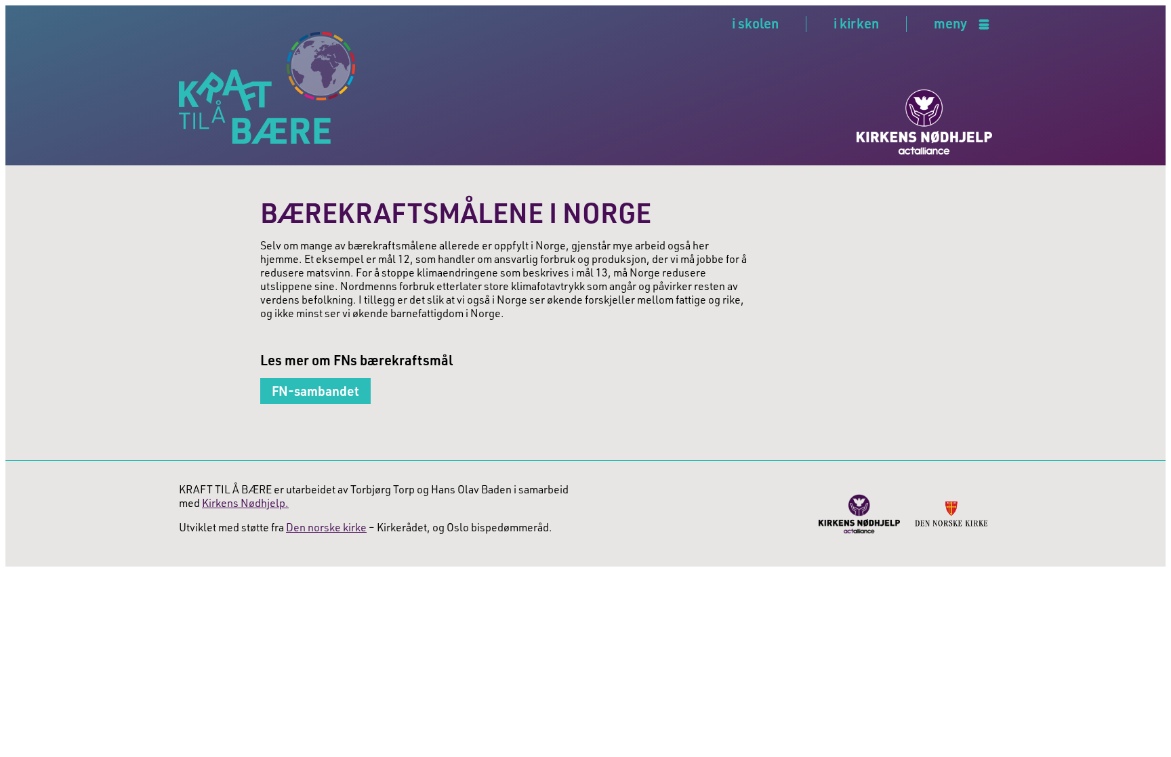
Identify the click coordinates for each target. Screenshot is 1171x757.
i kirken (856, 23)
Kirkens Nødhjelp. (245, 503)
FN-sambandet (315, 390)
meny (950, 24)
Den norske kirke (326, 527)
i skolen (755, 23)
